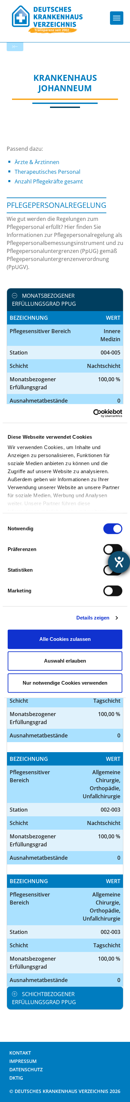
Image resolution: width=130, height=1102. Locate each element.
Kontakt (20, 1053)
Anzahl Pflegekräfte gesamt (49, 181)
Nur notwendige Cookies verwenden (65, 683)
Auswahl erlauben (65, 661)
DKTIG (16, 1078)
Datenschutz (26, 1069)
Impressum (23, 1061)
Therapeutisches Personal (47, 171)
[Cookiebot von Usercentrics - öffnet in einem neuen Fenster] (93, 413)
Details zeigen (92, 618)
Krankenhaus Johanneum (65, 83)
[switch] (112, 549)
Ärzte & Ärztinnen (37, 162)
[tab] (65, 299)
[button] (65, 299)
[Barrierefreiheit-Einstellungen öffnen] (119, 562)
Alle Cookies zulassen (65, 639)
